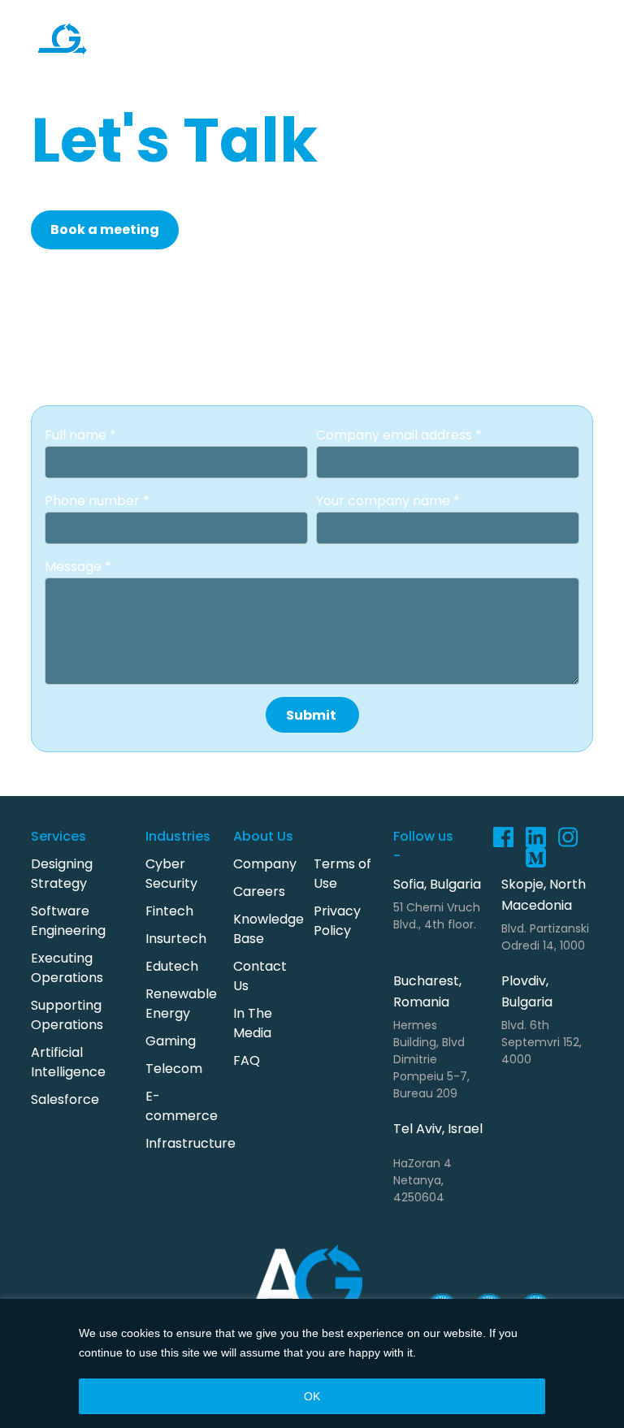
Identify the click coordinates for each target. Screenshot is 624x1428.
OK (312, 1396)
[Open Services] (198, 18)
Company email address (395, 435)
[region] (312, 1363)
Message (75, 566)
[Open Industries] (319, 18)
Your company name (384, 500)
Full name (77, 435)
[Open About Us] (443, 68)
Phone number (94, 500)
